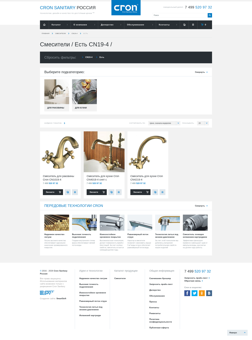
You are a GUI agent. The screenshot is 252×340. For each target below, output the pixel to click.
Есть (85, 33)
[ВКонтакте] (209, 293)
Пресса (153, 301)
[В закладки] (75, 192)
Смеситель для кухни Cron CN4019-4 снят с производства (103, 180)
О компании (80, 24)
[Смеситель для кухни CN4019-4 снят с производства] (104, 151)
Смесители (60, 33)
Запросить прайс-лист (161, 284)
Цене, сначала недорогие (160, 123)
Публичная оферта (159, 327)
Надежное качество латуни (93, 278)
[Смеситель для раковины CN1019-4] (60, 151)
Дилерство (107, 24)
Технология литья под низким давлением (90, 308)
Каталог (56, 24)
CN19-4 (75, 33)
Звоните (50, 192)
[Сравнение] (184, 24)
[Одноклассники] (202, 293)
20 (200, 123)
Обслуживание (135, 24)
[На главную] (44, 24)
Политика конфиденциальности (160, 320)
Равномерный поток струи (93, 301)
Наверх (233, 332)
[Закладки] (193, 24)
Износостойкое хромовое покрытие (92, 293)
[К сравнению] (68, 192)
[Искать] (210, 15)
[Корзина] (204, 24)
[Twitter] (194, 293)
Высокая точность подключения (88, 285)
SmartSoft (61, 298)
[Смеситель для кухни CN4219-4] (147, 151)
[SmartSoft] (47, 293)
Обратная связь (192, 281)
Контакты (164, 24)
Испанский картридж (90, 315)
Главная (45, 33)
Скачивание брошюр (160, 278)
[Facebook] (187, 293)
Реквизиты (155, 313)
